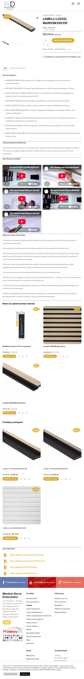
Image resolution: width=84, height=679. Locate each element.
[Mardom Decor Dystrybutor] (9, 5)
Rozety (28, 629)
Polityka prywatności (62, 609)
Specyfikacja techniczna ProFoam (27, 555)
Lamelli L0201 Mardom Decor (14, 528)
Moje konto (30, 656)
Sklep (6, 622)
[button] (37, 18)
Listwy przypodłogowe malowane (38, 616)
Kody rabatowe (60, 602)
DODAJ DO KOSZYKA (63, 40)
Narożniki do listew (33, 633)
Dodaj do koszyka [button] (9, 356)
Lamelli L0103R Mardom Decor (55, 469)
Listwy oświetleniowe (34, 612)
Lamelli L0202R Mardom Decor (14, 403)
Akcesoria (30, 643)
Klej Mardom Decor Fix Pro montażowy (17, 346)
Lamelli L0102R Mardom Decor (15, 469)
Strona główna (49, 15)
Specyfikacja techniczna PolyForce (27, 561)
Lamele (58, 15)
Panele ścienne (31, 598)
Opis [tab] (5, 68)
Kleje (28, 640)
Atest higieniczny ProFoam (23, 567)
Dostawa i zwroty (61, 598)
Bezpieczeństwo (61, 612)
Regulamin (58, 605)
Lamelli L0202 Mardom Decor (54, 346)
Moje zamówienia (32, 659)
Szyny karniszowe (32, 602)
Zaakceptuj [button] (25, 674)
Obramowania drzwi (33, 636)
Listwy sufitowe (32, 626)
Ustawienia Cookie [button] (11, 674)
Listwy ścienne (31, 623)
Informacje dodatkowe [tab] (17, 68)
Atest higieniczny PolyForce (24, 573)
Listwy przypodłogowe (34, 619)
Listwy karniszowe (33, 609)
